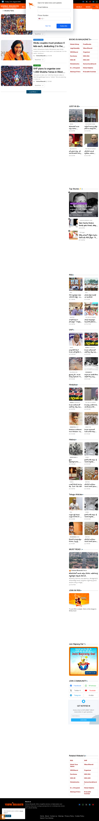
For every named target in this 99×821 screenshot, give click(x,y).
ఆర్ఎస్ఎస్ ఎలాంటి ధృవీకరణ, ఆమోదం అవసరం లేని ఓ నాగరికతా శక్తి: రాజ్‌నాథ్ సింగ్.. (90, 152)
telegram (77, 695)
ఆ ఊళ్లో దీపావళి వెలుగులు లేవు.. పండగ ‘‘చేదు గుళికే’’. (75, 485)
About (47, 816)
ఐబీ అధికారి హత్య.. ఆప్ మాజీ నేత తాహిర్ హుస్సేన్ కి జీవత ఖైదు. (75, 152)
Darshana (73, 56)
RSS (23, 7)
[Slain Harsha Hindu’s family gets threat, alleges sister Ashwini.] (73, 223)
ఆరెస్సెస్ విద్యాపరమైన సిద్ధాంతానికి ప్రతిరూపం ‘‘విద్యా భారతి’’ (90, 321)
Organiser (86, 52)
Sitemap (61, 816)
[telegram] (93, 1)
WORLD (79, 7)
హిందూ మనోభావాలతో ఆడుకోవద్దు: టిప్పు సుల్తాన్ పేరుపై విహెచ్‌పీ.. (90, 351)
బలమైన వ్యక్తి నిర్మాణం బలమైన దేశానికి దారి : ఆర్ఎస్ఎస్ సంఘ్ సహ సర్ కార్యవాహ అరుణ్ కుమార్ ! (75, 516)
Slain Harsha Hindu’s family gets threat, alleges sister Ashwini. (88, 224)
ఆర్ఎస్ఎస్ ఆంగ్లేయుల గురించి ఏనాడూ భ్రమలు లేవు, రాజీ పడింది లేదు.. (90, 485)
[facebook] (83, 1)
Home (42, 816)
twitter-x (77, 690)
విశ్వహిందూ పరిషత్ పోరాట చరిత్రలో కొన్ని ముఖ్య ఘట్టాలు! (91, 376)
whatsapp (92, 686)
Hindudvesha (74, 64)
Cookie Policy (79, 816)
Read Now (38, 34)
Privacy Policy (69, 816)
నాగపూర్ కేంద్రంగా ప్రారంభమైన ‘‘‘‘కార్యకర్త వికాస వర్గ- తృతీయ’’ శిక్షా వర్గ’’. (75, 321)
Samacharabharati (89, 64)
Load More (33, 92)
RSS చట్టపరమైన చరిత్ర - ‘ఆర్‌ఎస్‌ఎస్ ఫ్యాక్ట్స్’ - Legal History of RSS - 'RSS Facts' (75, 296)
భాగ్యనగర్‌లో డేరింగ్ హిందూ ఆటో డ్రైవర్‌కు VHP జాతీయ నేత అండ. (75, 351)
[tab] (24, 7)
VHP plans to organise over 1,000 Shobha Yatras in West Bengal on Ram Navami (48, 70)
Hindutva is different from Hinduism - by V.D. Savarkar (75, 430)
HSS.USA (86, 56)
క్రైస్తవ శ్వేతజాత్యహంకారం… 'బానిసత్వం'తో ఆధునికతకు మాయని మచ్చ (75, 461)
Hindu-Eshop (74, 44)
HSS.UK (72, 60)
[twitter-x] (86, 1)
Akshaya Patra (75, 71)
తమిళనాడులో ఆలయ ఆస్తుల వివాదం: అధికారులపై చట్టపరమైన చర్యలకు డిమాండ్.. (75, 127)
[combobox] (41, 18)
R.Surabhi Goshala (89, 71)
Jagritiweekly (74, 48)
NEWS (88, 7)
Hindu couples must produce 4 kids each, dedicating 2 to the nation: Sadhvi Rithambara (48, 44)
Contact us (53, 816)
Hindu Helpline (88, 68)
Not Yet (48, 26)
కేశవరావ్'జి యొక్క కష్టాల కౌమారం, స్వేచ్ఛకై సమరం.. (75, 540)
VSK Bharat (74, 52)
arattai (91, 695)
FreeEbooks (87, 44)
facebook (77, 686)
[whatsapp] (97, 1)
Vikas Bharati (87, 48)
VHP (85, 760)
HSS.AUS (86, 60)
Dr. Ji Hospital (75, 68)
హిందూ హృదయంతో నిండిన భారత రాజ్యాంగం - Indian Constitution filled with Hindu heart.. (90, 430)
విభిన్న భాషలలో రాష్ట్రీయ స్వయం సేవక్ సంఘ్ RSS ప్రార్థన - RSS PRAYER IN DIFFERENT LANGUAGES (88, 236)
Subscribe (63, 26)
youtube (92, 690)
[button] (94, 6)
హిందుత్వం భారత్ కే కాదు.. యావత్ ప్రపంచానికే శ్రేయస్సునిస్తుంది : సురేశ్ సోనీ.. (91, 406)
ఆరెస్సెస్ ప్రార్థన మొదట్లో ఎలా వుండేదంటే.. (90, 296)
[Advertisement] (83, 23)
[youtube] (90, 1)
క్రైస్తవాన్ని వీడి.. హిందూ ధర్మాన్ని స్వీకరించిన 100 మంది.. (75, 376)
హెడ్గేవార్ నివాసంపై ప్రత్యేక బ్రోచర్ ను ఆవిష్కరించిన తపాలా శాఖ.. (90, 127)
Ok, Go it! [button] (7, 816)
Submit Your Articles (46, 818)
